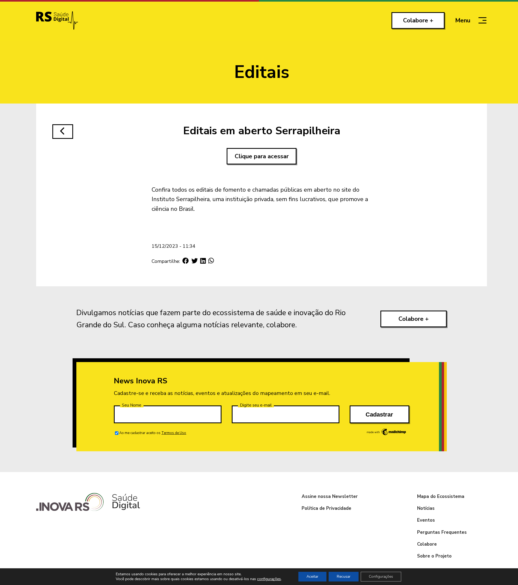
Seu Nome (131, 405)
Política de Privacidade (326, 508)
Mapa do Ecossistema (440, 496)
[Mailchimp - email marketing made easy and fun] (386, 435)
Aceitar (312, 576)
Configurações (381, 576)
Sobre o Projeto (434, 556)
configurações (269, 579)
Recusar (343, 576)
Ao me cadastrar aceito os (152, 433)
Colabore (427, 544)
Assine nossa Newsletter (330, 496)
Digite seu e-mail (256, 405)
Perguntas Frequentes (442, 532)
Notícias (426, 508)
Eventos (426, 520)
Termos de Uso (173, 433)
